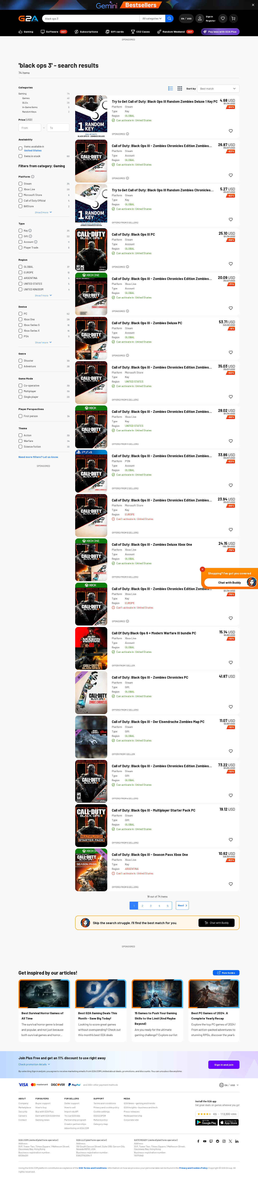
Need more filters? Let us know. (39, 456)
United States (33, 150)
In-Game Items (30, 107)
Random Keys (29, 111)
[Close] (253, 5)
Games (26, 98)
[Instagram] (224, 1141)
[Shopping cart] (233, 18)
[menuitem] (26, 31)
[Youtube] (204, 1141)
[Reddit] (217, 1141)
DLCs (25, 102)
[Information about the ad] (127, 134)
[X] (230, 1141)
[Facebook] (198, 1141)
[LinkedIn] (236, 1141)
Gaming (22, 93)
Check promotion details (33, 1064)
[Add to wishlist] (231, 131)
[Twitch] (211, 1141)
